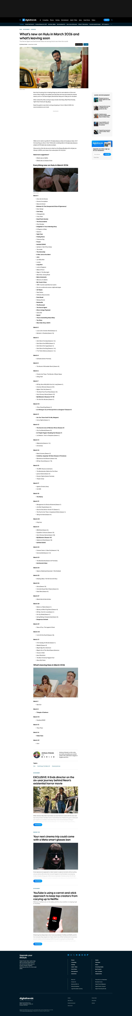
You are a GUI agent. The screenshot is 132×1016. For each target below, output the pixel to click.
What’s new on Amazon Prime (44, 160)
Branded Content (99, 981)
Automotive (73, 973)
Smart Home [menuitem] (87, 20)
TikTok (79, 955)
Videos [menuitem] (93, 20)
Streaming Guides (99, 967)
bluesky (53, 756)
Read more (38, 824)
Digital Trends (26, 22)
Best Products (98, 969)
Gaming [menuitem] (57, 20)
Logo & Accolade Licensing (76, 988)
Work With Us (70, 1000)
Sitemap (93, 1002)
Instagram (71, 955)
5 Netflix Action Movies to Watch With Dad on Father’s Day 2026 (104, 116)
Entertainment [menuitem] (64, 20)
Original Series (98, 973)
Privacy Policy (96, 157)
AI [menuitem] (40, 20)
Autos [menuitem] (80, 20)
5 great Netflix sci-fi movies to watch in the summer (104, 124)
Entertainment (74, 971)
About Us (73, 979)
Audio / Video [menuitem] (73, 20)
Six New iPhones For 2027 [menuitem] (41, 24)
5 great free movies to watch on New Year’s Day (104, 132)
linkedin (46, 756)
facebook (42, 756)
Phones (72, 960)
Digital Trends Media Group (27, 1010)
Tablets (96, 960)
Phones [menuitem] (52, 20)
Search (111, 20)
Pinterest (82, 955)
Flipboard (87, 955)
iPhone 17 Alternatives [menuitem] (83, 24)
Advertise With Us (75, 984)
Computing (73, 962)
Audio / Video (74, 967)
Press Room (94, 1000)
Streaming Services (56, 766)
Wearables (97, 962)
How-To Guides (98, 971)
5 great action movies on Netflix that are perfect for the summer (104, 108)
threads (51, 756)
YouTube (76, 955)
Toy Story (48, 101)
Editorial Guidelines (75, 986)
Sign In (106, 20)
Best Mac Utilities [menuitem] (52, 24)
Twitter (74, 955)
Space (96, 964)
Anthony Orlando (24, 44)
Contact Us (73, 981)
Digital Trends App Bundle (100, 988)
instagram (44, 756)
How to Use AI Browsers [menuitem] (72, 24)
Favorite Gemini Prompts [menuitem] (95, 24)
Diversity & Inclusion (71, 1002)
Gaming (73, 964)
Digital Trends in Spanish (100, 986)
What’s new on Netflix (42, 158)
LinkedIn (85, 955)
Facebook (68, 955)
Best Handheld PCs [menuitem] (61, 24)
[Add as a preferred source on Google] (79, 44)
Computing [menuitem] (45, 20)
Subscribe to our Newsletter (101, 979)
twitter (49, 756)
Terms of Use (70, 1005)
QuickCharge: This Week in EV (43, 766)
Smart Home (74, 969)
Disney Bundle (63, 148)
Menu (20, 20)
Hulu (53, 99)
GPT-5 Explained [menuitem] (105, 24)
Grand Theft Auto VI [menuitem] (29, 24)
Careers (69, 997)
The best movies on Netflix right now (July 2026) (104, 100)
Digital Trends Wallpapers (100, 984)
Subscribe (107, 154)
